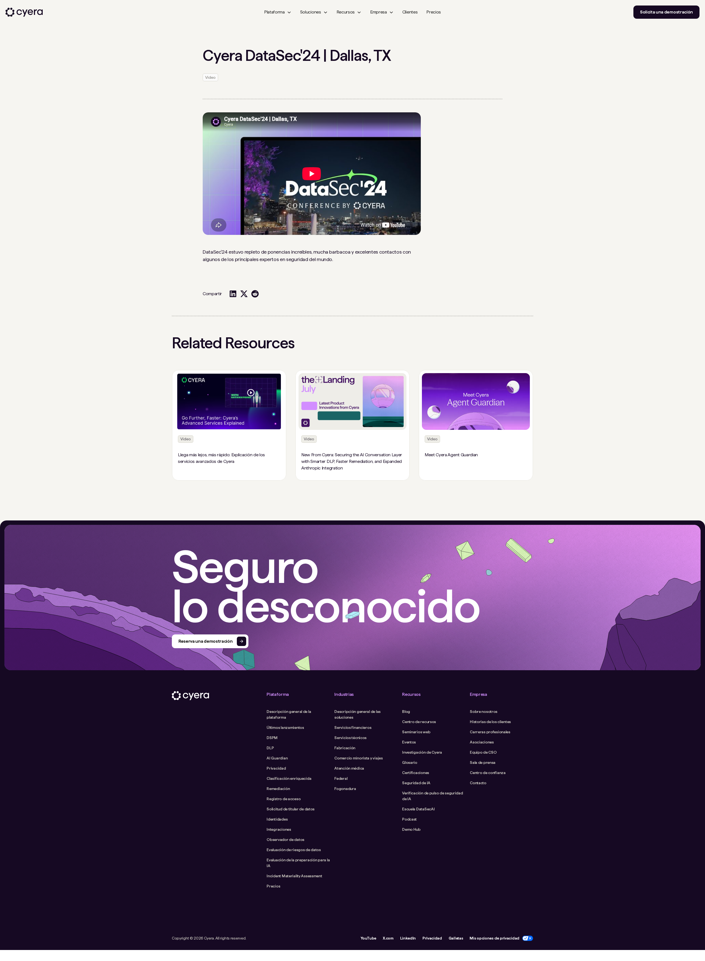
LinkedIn (408, 938)
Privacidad (432, 938)
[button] (278, 12)
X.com (388, 938)
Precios (433, 12)
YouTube (368, 938)
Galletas (456, 938)
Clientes (409, 12)
